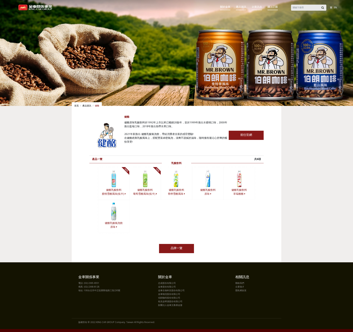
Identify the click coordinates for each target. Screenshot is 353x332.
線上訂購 (273, 7)
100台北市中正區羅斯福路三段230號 (102, 290)
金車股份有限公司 (167, 287)
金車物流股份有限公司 (169, 294)
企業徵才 (239, 287)
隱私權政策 (240, 290)
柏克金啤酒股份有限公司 (170, 302)
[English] (339, 5)
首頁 (76, 105)
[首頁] (35, 7)
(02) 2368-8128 (91, 287)
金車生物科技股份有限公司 (171, 290)
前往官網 (246, 135)
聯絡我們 (239, 283)
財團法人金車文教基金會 (170, 305)
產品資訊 (241, 7)
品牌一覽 (176, 248)
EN (335, 7)
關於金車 (225, 7)
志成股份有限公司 (167, 283)
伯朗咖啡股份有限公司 (169, 298)
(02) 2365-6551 (91, 283)
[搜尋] (322, 8)
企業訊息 (257, 7)
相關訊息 (242, 277)
